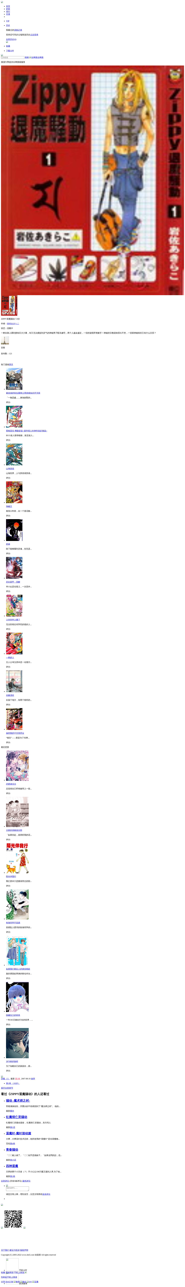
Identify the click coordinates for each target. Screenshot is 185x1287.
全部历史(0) (11, 39)
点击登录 (34, 35)
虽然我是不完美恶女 (15, 733)
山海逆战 (10, 469)
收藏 (3, 1272)
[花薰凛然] (14, 691)
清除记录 (18, 30)
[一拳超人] (14, 654)
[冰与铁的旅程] (17, 1057)
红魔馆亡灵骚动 (16, 1117)
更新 (8, 9)
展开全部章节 (7, 1088)
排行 (8, 11)
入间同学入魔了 (13, 620)
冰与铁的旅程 (12, 1061)
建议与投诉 (15, 1250)
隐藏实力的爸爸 (13, 1015)
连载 (5, 1079)
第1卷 (18, 1079)
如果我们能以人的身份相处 (18, 969)
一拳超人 (10, 657)
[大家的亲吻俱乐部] (17, 826)
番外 (12, 1111)
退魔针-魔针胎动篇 (18, 1133)
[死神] (14, 540)
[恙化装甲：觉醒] (14, 578)
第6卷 (12, 1144)
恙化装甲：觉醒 (13, 582)
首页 (8, 6)
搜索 (27, 57)
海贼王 (9, 506)
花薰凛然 (10, 695)
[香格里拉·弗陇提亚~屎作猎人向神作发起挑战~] (14, 427)
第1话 (12, 1127)
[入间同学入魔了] (14, 616)
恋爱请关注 (11, 784)
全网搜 (40, 57)
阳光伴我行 (11, 876)
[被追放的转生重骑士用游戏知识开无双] (14, 389)
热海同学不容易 (13, 923)
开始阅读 (10, 1272)
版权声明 (24, 1250)
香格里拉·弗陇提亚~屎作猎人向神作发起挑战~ (26, 431)
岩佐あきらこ (13, 324)
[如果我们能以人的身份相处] (17, 965)
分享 (3, 1282)
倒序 (33, 1079)
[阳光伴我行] (17, 873)
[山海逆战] (14, 465)
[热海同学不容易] (17, 919)
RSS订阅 (9, 1282)
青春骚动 (12, 1149)
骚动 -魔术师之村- (18, 1100)
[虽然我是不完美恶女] (14, 729)
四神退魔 (12, 1166)
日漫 (8, 14)
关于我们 (5, 1250)
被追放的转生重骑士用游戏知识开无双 (23, 393)
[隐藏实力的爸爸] (17, 1011)
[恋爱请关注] (17, 780)
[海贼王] (14, 502)
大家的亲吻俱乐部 (14, 830)
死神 (8, 544)
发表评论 (46, 1194)
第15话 (13, 1160)
